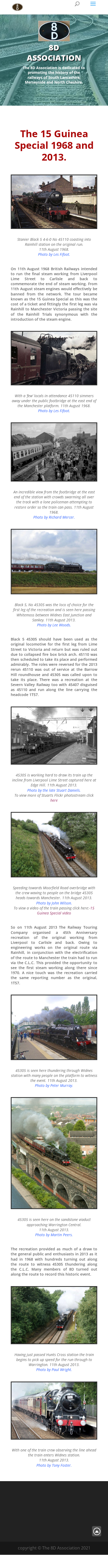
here (54, 800)
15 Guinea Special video (65, 910)
